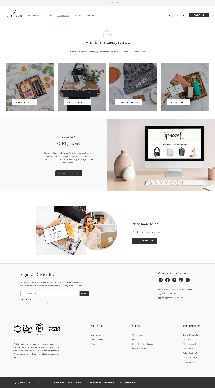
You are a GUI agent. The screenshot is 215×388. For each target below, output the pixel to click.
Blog (93, 344)
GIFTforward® (63, 16)
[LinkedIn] (161, 280)
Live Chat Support (139, 348)
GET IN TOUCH (144, 241)
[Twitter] (188, 280)
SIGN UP (84, 293)
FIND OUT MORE (68, 173)
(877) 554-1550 (115, 3)
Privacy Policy (58, 383)
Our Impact (91, 16)
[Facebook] (167, 280)
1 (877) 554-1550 (169, 293)
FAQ (134, 339)
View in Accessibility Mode (128, 383)
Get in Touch (199, 15)
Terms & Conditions (75, 383)
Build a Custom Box (191, 353)
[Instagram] (174, 280)
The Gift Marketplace (192, 335)
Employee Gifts (189, 362)
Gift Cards (78, 16)
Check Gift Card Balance (142, 344)
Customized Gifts (190, 357)
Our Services (33, 16)
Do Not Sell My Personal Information (100, 383)
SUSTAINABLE (179, 102)
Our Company (97, 339)
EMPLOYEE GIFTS (77, 102)
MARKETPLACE (24, 102)
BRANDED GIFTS (128, 102)
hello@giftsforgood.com (172, 297)
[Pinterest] (181, 280)
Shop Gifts (48, 16)
